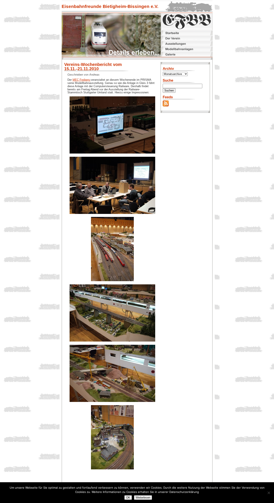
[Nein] (269, 493)
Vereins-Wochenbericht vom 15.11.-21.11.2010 (93, 66)
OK (128, 497)
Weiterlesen (143, 497)
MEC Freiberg (82, 79)
